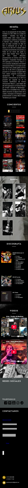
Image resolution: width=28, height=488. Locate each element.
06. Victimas (18, 264)
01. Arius (18, 256)
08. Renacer (18, 267)
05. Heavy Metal (19, 263)
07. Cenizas (18, 266)
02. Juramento (19, 257)
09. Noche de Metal (20, 269)
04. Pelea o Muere (20, 262)
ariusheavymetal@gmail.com (12, 482)
